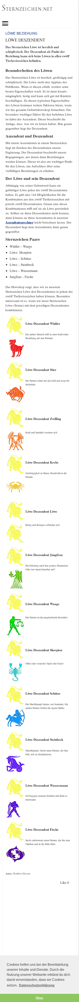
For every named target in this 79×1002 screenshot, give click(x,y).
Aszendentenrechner (19, 222)
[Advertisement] (39, 930)
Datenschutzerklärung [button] (37, 985)
